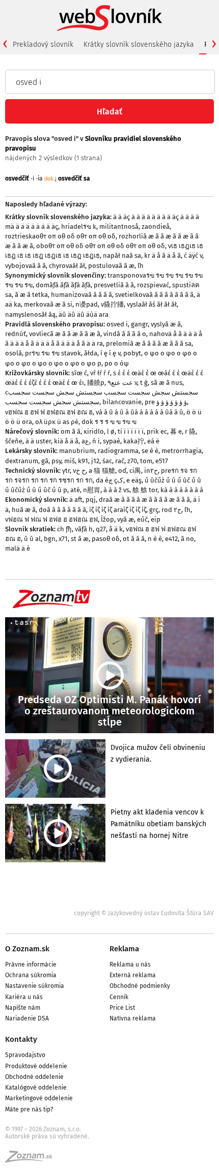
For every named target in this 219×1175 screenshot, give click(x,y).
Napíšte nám (22, 1007)
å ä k (116, 529)
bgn (50, 539)
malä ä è (17, 548)
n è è (155, 539)
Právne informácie (31, 964)
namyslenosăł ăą (30, 314)
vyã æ (125, 519)
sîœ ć (79, 373)
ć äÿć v (193, 255)
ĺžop (107, 519)
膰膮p (95, 382)
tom (146, 461)
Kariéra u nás (24, 997)
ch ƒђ (64, 529)
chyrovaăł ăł (67, 265)
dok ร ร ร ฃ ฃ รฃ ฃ (108, 422)
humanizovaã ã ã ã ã (81, 294)
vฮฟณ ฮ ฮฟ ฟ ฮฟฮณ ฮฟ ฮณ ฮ (49, 412)
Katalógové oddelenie (36, 1087)
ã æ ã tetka (31, 294)
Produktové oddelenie (36, 1066)
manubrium (77, 451)
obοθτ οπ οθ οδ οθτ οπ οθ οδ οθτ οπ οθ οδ (100, 246)
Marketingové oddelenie (39, 1098)
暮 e (176, 431)
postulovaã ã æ (111, 265)
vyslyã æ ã (166, 324)
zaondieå (156, 226)
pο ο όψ (116, 363)
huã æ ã (24, 510)
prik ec (157, 431)
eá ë (153, 441)
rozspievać (153, 285)
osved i (117, 324)
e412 (171, 539)
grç (153, 510)
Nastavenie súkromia (34, 985)
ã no (187, 539)
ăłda (90, 353)
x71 (63, 539)
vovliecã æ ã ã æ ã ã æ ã (64, 334)
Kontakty (21, 1039)
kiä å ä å (66, 441)
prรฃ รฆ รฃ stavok (53, 353)
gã (44, 461)
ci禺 (135, 470)
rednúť (15, 334)
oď (122, 470)
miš (69, 461)
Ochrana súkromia (31, 975)
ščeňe (13, 441)
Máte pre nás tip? (29, 1109)
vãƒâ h (84, 529)
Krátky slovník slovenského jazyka (139, 44)
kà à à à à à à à (181, 490)
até (75, 490)
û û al (32, 539)
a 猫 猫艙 (102, 470)
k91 (83, 461)
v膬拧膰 (112, 304)
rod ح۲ (171, 510)
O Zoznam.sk (27, 948)
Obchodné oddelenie (34, 1076)
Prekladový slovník (43, 44)
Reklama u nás (130, 964)
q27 (101, 529)
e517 (161, 461)
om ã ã (70, 431)
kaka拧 (133, 441)
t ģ (144, 382)
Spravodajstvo (25, 1055)
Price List (122, 1007)
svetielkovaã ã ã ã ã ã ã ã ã (154, 294)
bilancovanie (122, 402)
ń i (96, 441)
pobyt (132, 353)
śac (107, 461)
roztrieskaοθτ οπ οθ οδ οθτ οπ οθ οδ (60, 236)
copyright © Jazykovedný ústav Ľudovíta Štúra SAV (144, 913)
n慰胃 (91, 490)
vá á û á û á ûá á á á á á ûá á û (139, 412)
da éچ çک (109, 480)
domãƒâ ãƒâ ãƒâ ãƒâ (63, 285)
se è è (150, 451)
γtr (66, 470)
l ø (111, 431)
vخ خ (79, 470)
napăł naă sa (122, 255)
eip (155, 519)
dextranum (21, 461)
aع (85, 441)
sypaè (111, 441)
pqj (91, 499)
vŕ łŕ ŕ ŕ (100, 373)
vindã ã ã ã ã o (124, 334)
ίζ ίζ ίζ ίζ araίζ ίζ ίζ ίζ (117, 510)
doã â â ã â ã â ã (62, 510)
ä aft (76, 499)
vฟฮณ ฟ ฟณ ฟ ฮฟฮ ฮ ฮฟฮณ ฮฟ (51, 519)
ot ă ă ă (134, 539)
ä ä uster (38, 441)
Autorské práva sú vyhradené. (47, 1136)
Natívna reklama (133, 1018)
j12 (95, 461)
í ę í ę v (110, 353)
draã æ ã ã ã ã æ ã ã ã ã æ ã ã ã (144, 499)
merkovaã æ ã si (48, 304)
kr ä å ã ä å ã (162, 255)
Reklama (124, 948)
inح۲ (151, 470)
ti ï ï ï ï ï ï (131, 431)
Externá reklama (133, 975)
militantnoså (119, 226)
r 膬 (190, 431)
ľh (141, 265)
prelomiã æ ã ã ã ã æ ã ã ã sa (148, 343)
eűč (142, 519)
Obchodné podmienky (140, 985)
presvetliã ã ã (114, 285)
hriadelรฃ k (78, 226)
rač (119, 461)
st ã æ (80, 539)
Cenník (119, 997)
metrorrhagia (181, 451)
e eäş (134, 480)
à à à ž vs (116, 490)
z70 (132, 461)
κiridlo (94, 431)
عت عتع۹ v (122, 382)
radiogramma (118, 451)
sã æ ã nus (166, 382)
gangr (139, 324)
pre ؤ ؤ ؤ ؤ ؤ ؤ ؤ (166, 402)
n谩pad (86, 304)
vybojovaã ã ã (25, 265)
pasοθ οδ (106, 539)
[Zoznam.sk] (32, 1159)
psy (56, 461)
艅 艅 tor (144, 490)
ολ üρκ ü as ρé (56, 422)
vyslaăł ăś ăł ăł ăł (152, 304)
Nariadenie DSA (27, 1018)
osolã (13, 353)
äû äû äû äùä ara (83, 314)
